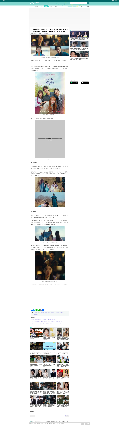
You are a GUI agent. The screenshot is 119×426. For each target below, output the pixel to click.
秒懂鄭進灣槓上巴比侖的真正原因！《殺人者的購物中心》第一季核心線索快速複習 (36, 392)
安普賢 (52, 312)
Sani (45, 33)
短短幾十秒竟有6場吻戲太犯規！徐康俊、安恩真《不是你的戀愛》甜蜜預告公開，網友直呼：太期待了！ (49, 392)
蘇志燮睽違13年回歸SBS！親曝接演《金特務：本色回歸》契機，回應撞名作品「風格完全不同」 (36, 405)
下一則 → (67, 415)
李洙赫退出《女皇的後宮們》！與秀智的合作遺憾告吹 (63, 378)
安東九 (49, 312)
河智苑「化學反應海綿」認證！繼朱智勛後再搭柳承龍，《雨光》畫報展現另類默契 (79, 59)
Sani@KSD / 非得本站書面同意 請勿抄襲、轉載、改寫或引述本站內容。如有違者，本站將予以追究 (49, 284)
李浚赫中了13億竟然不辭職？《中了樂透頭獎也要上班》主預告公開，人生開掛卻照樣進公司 (79, 49)
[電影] (51, 6)
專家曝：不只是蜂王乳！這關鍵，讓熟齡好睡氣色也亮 (49, 338)
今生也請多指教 (34, 314)
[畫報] (56, 6)
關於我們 (46, 423)
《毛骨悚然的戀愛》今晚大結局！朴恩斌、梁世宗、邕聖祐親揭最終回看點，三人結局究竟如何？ (63, 365)
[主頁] (31, 6)
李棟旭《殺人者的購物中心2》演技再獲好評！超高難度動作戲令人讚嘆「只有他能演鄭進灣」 (49, 405)
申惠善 (39, 312)
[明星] (41, 6)
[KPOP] (36, 6)
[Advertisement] (49, 297)
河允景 (42, 312)
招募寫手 (63, 423)
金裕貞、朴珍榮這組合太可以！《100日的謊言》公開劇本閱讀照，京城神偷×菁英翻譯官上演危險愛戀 (62, 352)
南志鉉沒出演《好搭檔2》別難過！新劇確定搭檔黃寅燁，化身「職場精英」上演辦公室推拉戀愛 (49, 378)
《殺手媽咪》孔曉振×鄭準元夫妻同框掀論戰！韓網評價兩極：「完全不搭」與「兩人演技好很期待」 (63, 338)
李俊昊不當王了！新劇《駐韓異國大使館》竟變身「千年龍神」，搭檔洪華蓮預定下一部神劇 (63, 392)
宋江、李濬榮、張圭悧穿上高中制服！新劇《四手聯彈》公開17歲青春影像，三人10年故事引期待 (63, 405)
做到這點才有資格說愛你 (34, 337)
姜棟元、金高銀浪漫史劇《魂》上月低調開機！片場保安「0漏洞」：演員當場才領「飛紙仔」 (36, 378)
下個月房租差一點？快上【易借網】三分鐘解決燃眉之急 (49, 365)
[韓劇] (46, 6)
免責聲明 (50, 423)
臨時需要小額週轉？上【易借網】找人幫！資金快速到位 (36, 365)
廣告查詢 (58, 423)
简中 (116, 0)
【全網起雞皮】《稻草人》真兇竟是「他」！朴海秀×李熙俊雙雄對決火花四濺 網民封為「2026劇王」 (36, 352)
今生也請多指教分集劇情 (59, 312)
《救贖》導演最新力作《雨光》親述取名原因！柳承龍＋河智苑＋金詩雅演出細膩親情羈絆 (79, 39)
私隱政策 (54, 423)
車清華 (36, 312)
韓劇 (32, 33)
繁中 (113, 0)
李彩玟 (46, 312)
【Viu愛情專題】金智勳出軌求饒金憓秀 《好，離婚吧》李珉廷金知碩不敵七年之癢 (49, 352)
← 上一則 (32, 415)
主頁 (30, 421)
